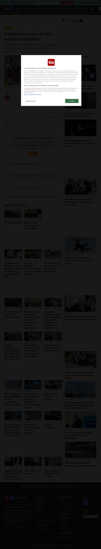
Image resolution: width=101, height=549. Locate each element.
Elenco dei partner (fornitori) (32, 94)
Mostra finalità (31, 101)
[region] (51, 80)
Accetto (71, 101)
